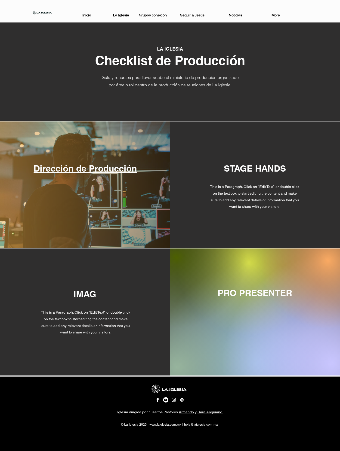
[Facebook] (157, 400)
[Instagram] (173, 400)
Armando (186, 412)
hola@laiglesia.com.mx (201, 424)
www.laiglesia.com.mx (165, 424)
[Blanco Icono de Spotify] (182, 400)
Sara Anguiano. (210, 412)
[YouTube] (165, 400)
